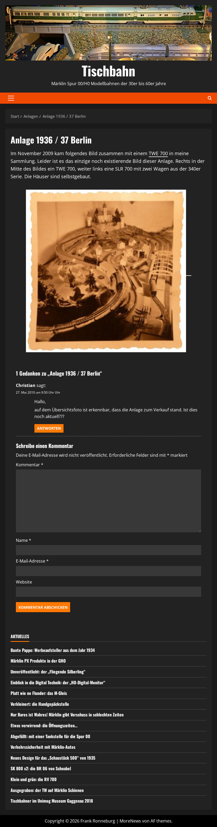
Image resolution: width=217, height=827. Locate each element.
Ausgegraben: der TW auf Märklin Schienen (47, 790)
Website (24, 582)
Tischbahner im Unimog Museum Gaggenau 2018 (52, 801)
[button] (11, 98)
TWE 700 (158, 153)
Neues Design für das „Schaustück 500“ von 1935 (53, 758)
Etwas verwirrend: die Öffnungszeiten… (44, 725)
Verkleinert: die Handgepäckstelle (40, 704)
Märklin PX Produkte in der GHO (38, 661)
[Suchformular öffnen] (210, 98)
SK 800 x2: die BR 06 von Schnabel (41, 768)
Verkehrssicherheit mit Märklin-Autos (43, 747)
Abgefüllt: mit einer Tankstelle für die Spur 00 (50, 736)
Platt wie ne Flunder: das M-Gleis (39, 693)
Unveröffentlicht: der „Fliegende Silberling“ (48, 671)
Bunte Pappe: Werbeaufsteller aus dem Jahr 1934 (53, 650)
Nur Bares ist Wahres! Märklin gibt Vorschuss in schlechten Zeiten (67, 714)
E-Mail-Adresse (32, 561)
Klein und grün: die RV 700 (34, 779)
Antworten (49, 428)
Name (23, 540)
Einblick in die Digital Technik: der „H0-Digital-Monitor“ (58, 682)
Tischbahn (108, 70)
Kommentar (29, 465)
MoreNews (130, 821)
